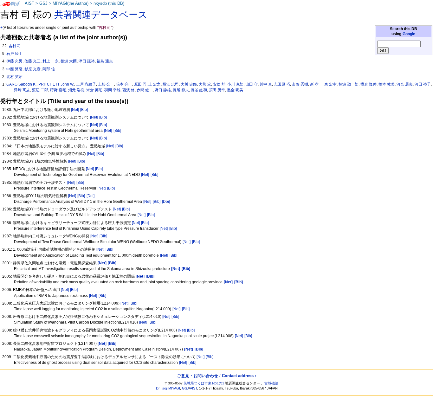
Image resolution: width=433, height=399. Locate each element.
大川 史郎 (189, 84)
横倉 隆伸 (368, 84)
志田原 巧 (282, 84)
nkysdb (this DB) (109, 3)
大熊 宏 (205, 84)
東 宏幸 (330, 84)
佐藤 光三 (32, 61)
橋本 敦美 (386, 84)
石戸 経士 (14, 53)
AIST (29, 3)
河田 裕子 (423, 84)
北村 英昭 (14, 76)
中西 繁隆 (14, 69)
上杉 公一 (106, 84)
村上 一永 (50, 61)
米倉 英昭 (94, 90)
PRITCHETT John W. (56, 84)
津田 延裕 (87, 61)
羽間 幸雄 (112, 90)
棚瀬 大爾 (69, 61)
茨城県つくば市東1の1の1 (204, 383)
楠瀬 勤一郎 (349, 84)
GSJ (43, 3)
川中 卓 (266, 84)
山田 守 (251, 84)
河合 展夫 (405, 84)
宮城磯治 (271, 383)
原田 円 (140, 84)
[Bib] (84, 109)
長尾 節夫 (181, 90)
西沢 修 (128, 90)
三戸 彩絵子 (86, 84)
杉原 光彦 (32, 69)
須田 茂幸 (217, 90)
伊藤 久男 (14, 61)
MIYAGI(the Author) (70, 3)
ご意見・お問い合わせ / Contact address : (216, 375)
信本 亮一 (124, 84)
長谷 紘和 (199, 90)
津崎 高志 (22, 90)
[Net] (75, 109)
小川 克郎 (235, 84)
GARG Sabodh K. (21, 84)
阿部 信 (48, 69)
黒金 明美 (235, 90)
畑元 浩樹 (76, 90)
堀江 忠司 (171, 84)
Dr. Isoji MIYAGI (168, 388)
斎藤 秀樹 (300, 84)
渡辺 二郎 (40, 90)
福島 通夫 (105, 61)
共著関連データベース (100, 15)
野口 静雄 (163, 90)
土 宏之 (154, 84)
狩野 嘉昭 (58, 90)
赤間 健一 (145, 90)
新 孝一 (316, 84)
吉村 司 (15, 46)
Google (409, 34)
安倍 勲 (219, 84)
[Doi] (90, 196)
